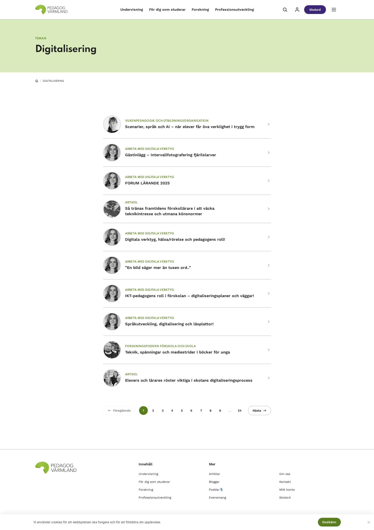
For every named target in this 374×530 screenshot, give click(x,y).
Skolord (315, 9)
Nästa (257, 410)
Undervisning (131, 9)
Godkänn (329, 522)
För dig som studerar (167, 9)
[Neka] (368, 522)
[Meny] (334, 9)
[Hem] (36, 80)
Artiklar (214, 474)
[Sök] (285, 9)
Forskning (200, 9)
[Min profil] (297, 9)
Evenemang (217, 497)
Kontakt (285, 481)
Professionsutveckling (234, 9)
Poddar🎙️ (216, 489)
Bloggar (214, 481)
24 (239, 410)
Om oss (284, 474)
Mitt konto (287, 489)
